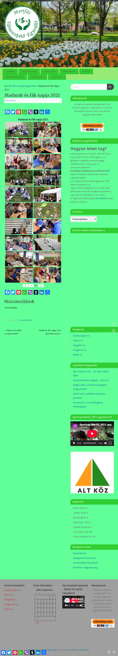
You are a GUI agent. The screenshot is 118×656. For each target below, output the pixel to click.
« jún (37, 622)
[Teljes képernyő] (110, 443)
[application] (92, 433)
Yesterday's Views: (82, 522)
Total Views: (79, 531)
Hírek (75, 340)
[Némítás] (105, 443)
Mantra (73, 650)
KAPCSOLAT (57, 77)
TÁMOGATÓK (37, 77)
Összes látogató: (81, 536)
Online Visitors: (80, 508)
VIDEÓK (86, 71)
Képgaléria (78, 345)
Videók (76, 354)
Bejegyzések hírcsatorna (84, 558)
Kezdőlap (10, 71)
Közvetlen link (25, 320)
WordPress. (84, 650)
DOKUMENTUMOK (15, 77)
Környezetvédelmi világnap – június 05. (91, 380)
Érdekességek (79, 335)
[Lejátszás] (74, 443)
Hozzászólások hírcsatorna (85, 562)
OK (109, 86)
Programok (78, 350)
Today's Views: (80, 512)
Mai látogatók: (80, 517)
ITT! (107, 170)
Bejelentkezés (79, 553)
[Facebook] (108, 6)
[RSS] (114, 6)
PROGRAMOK (69, 71)
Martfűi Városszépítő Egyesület (20, 85)
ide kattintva (101, 198)
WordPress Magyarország (85, 567)
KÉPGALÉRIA (50, 71)
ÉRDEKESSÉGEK (29, 71)
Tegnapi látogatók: (82, 527)
